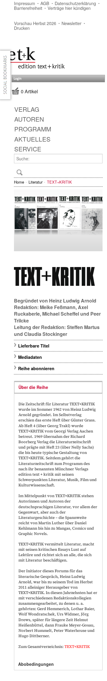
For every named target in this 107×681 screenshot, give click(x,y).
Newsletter (71, 23)
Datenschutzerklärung (75, 3)
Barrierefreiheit (28, 8)
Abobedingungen (36, 664)
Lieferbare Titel (33, 346)
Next (95, 223)
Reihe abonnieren (36, 368)
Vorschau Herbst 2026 (35, 23)
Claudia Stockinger (45, 334)
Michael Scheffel (60, 313)
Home (19, 182)
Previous (21, 223)
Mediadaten (30, 357)
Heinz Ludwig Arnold (72, 300)
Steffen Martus (83, 327)
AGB (44, 3)
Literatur (36, 182)
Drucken (22, 28)
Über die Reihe (33, 387)
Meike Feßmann (57, 307)
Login (17, 78)
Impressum (24, 3)
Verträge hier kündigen (69, 8)
